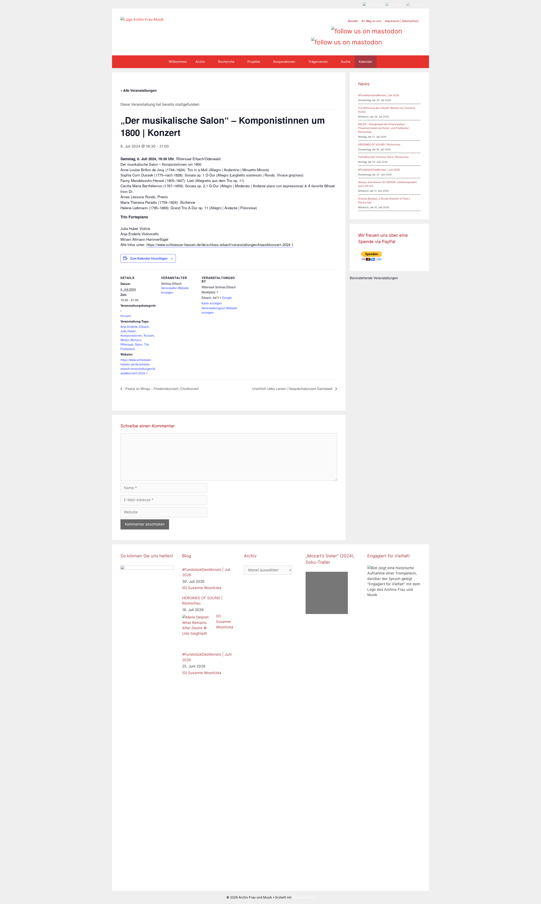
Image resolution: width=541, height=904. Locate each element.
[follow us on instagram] (309, 29)
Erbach (144, 326)
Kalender (365, 62)
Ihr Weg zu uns (371, 21)
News (363, 83)
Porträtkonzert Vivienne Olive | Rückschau (383, 157)
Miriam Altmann (130, 340)
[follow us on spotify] (325, 29)
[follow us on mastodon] (366, 29)
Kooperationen (284, 62)
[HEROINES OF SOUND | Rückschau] (198, 630)
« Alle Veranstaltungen (138, 90)
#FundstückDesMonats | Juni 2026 (379, 169)
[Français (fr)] (416, 4)
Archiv (200, 62)
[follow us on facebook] (301, 29)
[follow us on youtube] (317, 29)
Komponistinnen (131, 335)
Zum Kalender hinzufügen (149, 258)
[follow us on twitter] (293, 29)
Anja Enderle (129, 326)
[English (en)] (394, 4)
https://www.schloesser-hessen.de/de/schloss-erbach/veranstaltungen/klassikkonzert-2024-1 (219, 244)
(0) (184, 588)
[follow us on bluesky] (346, 40)
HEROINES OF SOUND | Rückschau (379, 144)
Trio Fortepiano (134, 346)
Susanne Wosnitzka (204, 588)
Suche (345, 62)
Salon (138, 344)
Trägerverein (318, 62)
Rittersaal (126, 344)
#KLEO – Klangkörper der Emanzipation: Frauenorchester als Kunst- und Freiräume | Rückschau (383, 128)
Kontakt (353, 21)
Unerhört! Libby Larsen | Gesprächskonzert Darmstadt (292, 388)
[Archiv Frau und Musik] (142, 19)
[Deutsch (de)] (373, 4)
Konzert (125, 316)
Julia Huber (127, 331)
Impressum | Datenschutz (402, 21)
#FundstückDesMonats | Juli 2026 (378, 95)
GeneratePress (303, 897)
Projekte (253, 62)
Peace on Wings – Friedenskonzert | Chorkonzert (161, 388)
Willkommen (178, 62)
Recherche (226, 62)
